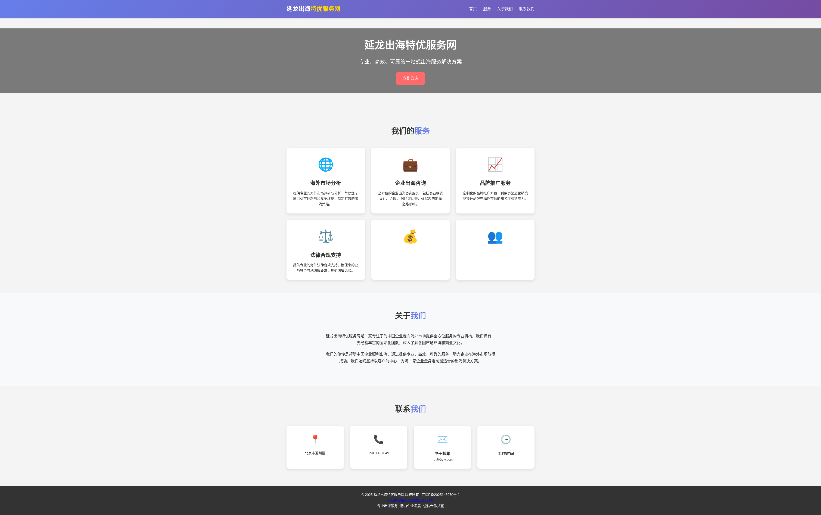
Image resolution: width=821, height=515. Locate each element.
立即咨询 (410, 78)
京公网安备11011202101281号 (410, 500)
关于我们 (505, 9)
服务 (487, 9)
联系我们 (527, 9)
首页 (473, 9)
